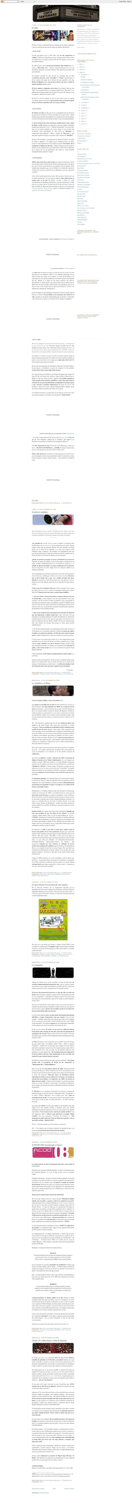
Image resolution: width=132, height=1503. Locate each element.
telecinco (35, 1135)
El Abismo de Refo (82, 170)
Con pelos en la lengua (44, 190)
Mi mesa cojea (81, 196)
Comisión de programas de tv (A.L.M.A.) (88, 163)
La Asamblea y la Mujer (41, 683)
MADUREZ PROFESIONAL (62, 874)
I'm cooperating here (83, 187)
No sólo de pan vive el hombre (85, 208)
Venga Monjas (48, 188)
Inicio (54, 1488)
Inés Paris (35, 758)
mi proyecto (46, 545)
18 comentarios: (66, 872)
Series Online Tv (82, 217)
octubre (83, 105)
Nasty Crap (80, 203)
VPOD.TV (67, 1330)
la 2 (47, 1134)
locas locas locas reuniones (60, 1134)
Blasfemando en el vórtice (84, 159)
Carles (45, 543)
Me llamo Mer (81, 194)
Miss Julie (80, 198)
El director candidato (40, 512)
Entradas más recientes (38, 1488)
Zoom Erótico (81, 224)
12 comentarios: (66, 1132)
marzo (83, 124)
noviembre (84, 102)
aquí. (67, 1324)
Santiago (50, 543)
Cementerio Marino (82, 161)
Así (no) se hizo (81, 156)
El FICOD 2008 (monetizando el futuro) (47, 1145)
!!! (78, 152)
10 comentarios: (66, 1480)
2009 (81, 70)
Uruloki (79, 222)
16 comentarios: (66, 503)
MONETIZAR (57, 1330)
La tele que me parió (83, 191)
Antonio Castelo (82, 154)
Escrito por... (80, 180)
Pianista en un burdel (52, 1376)
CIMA (45, 874)
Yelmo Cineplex (63, 1203)
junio (82, 116)
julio (82, 113)
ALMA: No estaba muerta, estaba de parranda (49, 1340)
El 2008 (35, 28)
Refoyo (79, 143)
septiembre (84, 108)
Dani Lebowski (70, 433)
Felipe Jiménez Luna (83, 182)
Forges (54, 956)
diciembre (84, 74)
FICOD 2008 (49, 1330)
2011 (81, 64)
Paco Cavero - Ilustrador (84, 134)
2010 (81, 67)
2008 (81, 72)
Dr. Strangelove (81, 166)
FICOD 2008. (36, 1166)
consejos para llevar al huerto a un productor (56, 674)
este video (64, 437)
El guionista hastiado (83, 175)
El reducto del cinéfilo (83, 177)
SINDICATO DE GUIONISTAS (40, 875)
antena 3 (42, 1134)
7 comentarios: (66, 1328)
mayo (82, 118)
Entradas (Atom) (44, 1493)
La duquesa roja (63, 956)
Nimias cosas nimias (83, 205)
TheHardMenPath (82, 220)
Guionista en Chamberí (83, 184)
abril (82, 121)
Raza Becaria (81, 215)
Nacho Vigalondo (82, 201)
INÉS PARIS (50, 874)
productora (46, 590)
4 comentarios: (66, 672)
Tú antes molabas (37, 188)
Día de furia (80, 168)
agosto (83, 110)
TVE (41, 1135)
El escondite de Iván (83, 173)
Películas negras (81, 210)
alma (41, 874)
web (57, 762)
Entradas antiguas (69, 1488)
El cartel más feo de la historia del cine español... (50, 884)
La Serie (79, 189)
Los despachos (37, 965)
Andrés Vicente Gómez (47, 954)
